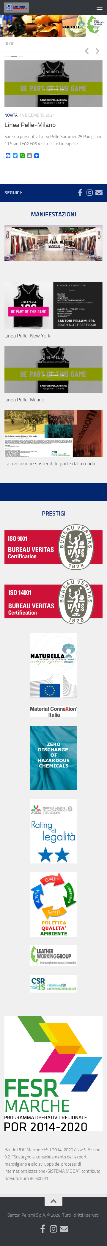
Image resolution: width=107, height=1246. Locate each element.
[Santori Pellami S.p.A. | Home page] (20, 7)
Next (97, 50)
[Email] (99, 192)
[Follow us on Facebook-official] (80, 192)
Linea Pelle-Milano (30, 125)
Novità (11, 115)
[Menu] (99, 7)
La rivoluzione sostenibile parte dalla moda (49, 464)
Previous (86, 50)
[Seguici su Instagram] (89, 192)
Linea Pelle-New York (27, 336)
